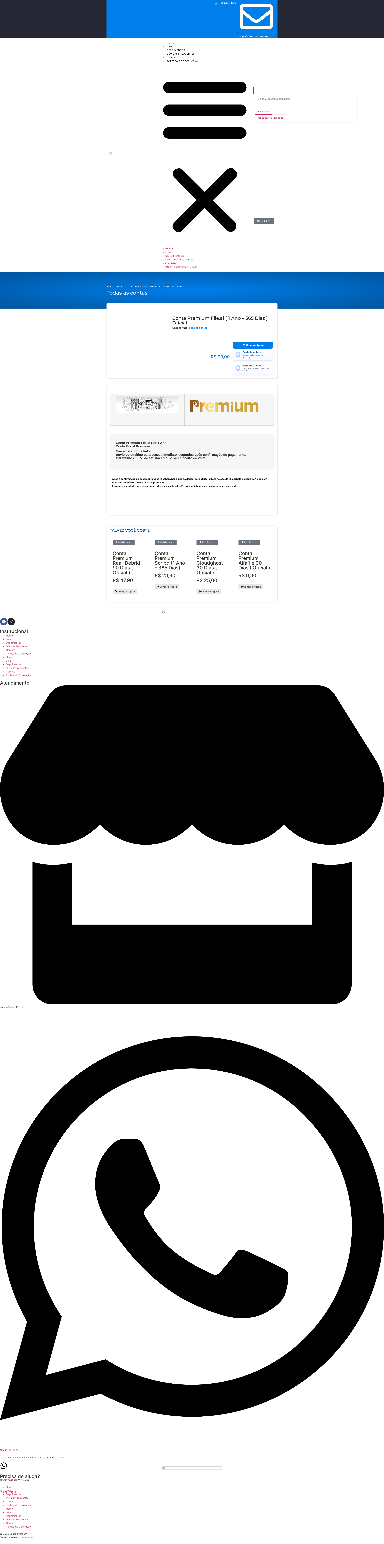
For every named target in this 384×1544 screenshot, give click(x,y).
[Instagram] (11, 621)
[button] (204, 155)
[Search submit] (257, 105)
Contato (172, 57)
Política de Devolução (182, 61)
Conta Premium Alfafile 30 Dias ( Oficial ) (254, 560)
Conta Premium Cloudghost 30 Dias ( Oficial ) (209, 562)
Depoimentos (175, 50)
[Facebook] (4, 621)
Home (170, 42)
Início (109, 286)
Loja (169, 46)
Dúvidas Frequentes (180, 53)
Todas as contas (122, 286)
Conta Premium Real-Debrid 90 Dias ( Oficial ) (126, 562)
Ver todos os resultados (271, 117)
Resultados (263, 111)
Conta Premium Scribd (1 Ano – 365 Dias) (170, 560)
